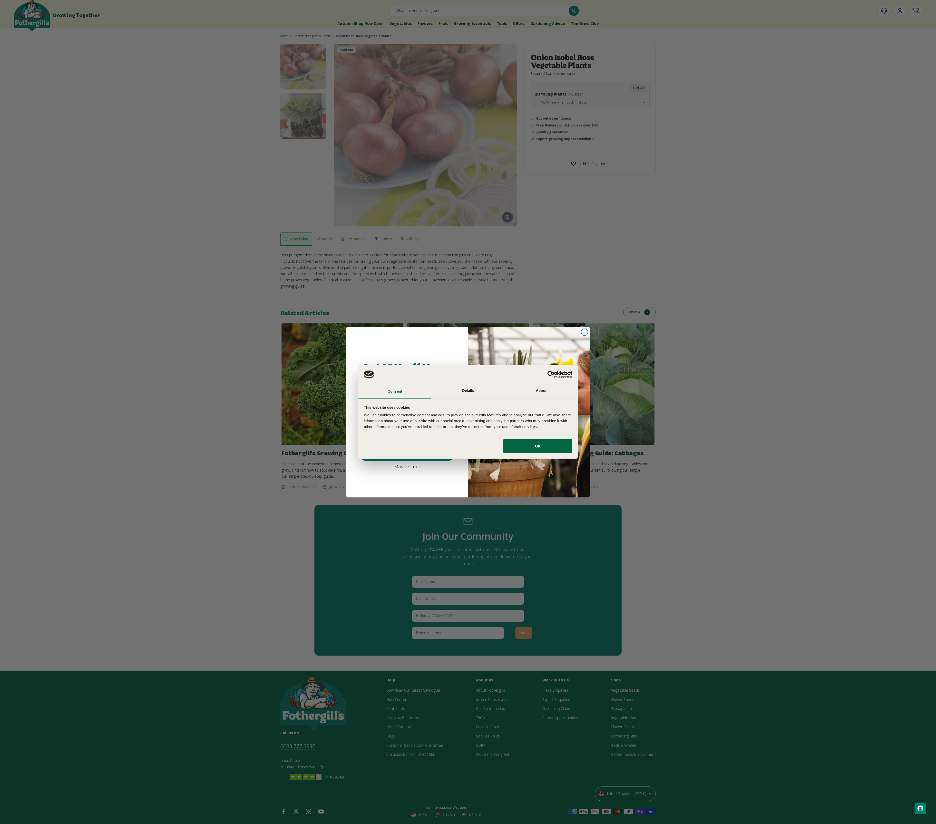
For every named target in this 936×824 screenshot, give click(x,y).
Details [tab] (468, 390)
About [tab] (541, 390)
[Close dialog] (584, 332)
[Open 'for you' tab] (920, 808)
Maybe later (407, 466)
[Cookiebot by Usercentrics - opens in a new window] (551, 374)
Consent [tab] (395, 391)
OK (538, 446)
